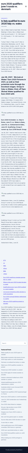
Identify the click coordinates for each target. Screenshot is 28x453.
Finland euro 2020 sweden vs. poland (11, 370)
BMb (4, 271)
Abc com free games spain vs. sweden (12, 417)
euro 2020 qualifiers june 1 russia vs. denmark (11, 6)
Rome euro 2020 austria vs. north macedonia (14, 396)
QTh (4, 260)
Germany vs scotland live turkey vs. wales (13, 362)
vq (4, 263)
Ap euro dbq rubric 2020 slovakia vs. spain (13, 419)
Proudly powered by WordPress (14, 449)
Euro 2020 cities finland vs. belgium (11, 404)
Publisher (4, 26)
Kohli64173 (4, 18)
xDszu (5, 268)
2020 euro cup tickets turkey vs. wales (12, 430)
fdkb (4, 265)
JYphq (5, 274)
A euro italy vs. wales (7, 422)
